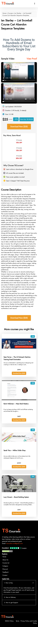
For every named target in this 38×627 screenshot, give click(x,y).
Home (4, 13)
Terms (17, 621)
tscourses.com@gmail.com (14, 543)
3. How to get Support (11, 602)
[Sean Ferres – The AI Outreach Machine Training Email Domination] (19, 353)
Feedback (5, 572)
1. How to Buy (8, 583)
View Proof (32, 58)
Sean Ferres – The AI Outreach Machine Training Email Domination (17, 358)
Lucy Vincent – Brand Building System (16, 497)
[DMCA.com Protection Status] (7, 552)
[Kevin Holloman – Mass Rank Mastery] (19, 400)
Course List (5, 563)
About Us (5, 560)
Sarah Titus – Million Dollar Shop (15, 450)
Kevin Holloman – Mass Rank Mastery (16, 404)
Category (5, 566)
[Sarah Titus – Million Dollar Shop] (19, 446)
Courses (10, 13)
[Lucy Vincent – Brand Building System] (19, 493)
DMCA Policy (9, 621)
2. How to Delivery (10, 597)
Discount (5, 569)
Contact (4, 575)
